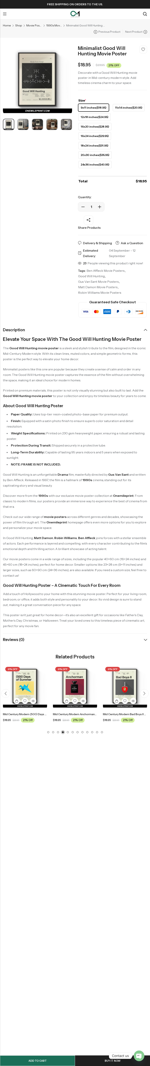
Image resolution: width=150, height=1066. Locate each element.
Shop (18, 25)
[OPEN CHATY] (139, 1056)
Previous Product (109, 31)
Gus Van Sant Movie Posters (98, 282)
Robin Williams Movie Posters (99, 292)
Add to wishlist (143, 49)
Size (82, 100)
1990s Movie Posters (54, 25)
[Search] (145, 14)
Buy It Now (113, 1060)
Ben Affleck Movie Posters (106, 271)
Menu (4, 14)
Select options (17, 701)
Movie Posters (34, 25)
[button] (5, 693)
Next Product (133, 31)
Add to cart (38, 1060)
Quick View (33, 701)
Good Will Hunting (91, 276)
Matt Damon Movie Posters (98, 287)
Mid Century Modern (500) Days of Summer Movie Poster (40, 714)
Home (7, 25)
